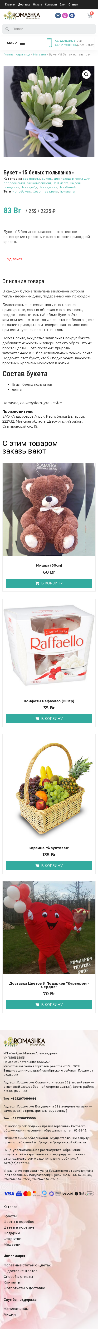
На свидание (48, 187)
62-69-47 (38, 1179)
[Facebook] (72, 15)
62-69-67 (10, 1179)
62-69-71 (24, 1179)
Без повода (31, 178)
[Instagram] (65, 15)
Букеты (47, 178)
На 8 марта (61, 183)
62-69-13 (80, 1130)
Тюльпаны (67, 191)
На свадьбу (29, 187)
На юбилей (67, 187)
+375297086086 (66, 45)
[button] (15, 43)
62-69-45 (84, 1175)
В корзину (52, 583)
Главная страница (17, 54)
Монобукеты (21, 191)
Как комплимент (38, 183)
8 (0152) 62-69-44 (64, 1175)
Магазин (39, 54)
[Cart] (89, 15)
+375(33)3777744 (16, 1163)
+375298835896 (65, 40)
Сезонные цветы (45, 191)
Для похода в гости (68, 178)
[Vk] (58, 15)
